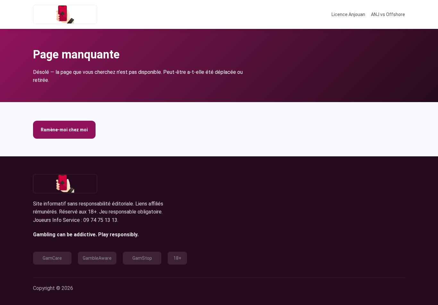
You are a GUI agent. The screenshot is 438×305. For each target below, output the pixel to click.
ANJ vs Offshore (388, 14)
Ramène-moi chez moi (64, 129)
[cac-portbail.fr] (65, 14)
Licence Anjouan (348, 14)
